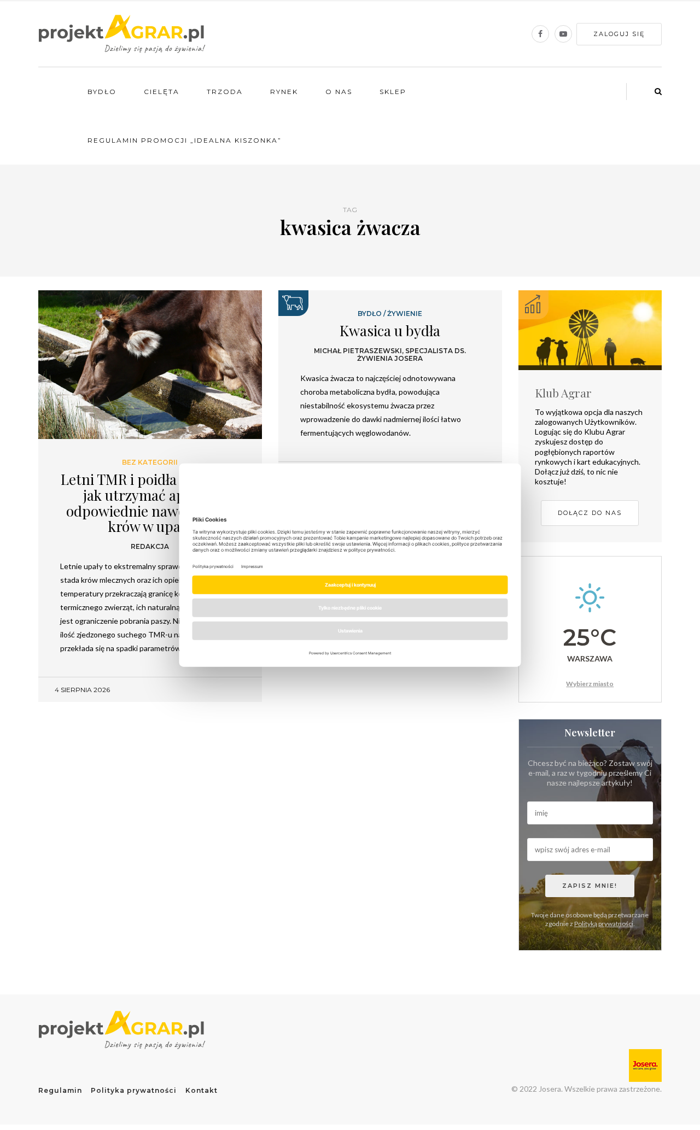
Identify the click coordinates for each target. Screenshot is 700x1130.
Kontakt (201, 1090)
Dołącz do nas (590, 513)
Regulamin (60, 1090)
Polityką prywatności (603, 924)
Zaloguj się (619, 34)
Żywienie (404, 314)
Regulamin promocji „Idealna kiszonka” (185, 140)
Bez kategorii (150, 462)
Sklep (393, 91)
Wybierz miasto (590, 684)
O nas (338, 91)
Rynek (284, 91)
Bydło (102, 91)
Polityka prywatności (134, 1090)
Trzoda (225, 91)
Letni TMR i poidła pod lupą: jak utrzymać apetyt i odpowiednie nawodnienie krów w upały (150, 503)
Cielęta (161, 91)
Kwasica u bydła (390, 330)
